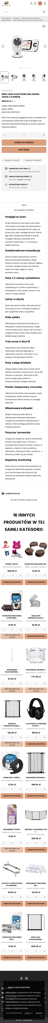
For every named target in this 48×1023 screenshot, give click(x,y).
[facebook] (21, 978)
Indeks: (5, 106)
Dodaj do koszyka (24, 142)
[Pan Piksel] (9, 3)
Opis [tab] (24, 205)
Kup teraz (24, 150)
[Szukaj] (44, 12)
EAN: (4, 112)
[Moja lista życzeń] (35, 3)
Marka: (4, 109)
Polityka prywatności (14, 1013)
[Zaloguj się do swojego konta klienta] (31, 3)
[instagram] (27, 978)
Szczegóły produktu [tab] (24, 210)
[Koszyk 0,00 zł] (40, 3)
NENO (10, 109)
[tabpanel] (24, 46)
